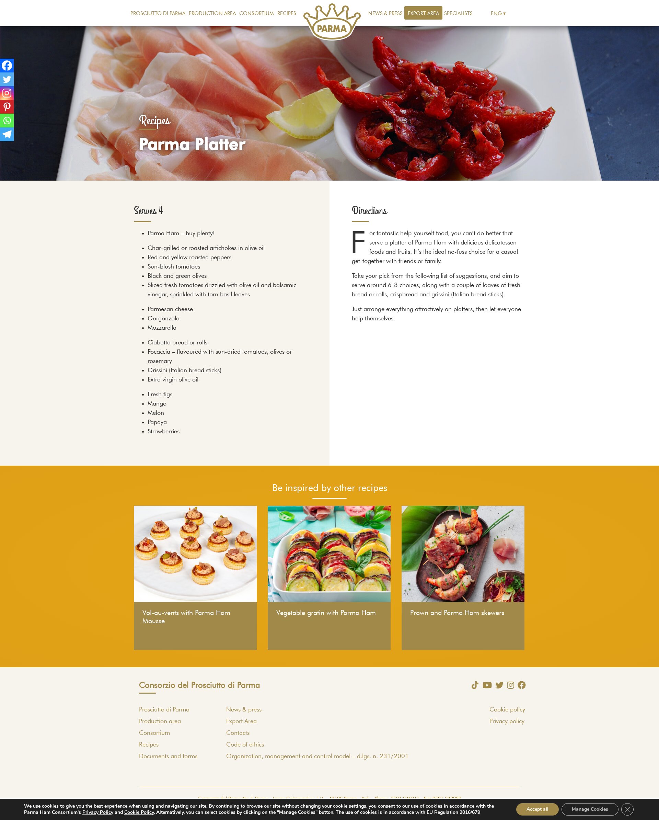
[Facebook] (7, 65)
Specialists (458, 13)
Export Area (423, 13)
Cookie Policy (139, 812)
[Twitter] (7, 79)
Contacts (238, 733)
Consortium (256, 13)
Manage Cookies (590, 809)
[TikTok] (473, 685)
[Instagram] (7, 93)
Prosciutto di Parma (157, 13)
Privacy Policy (97, 812)
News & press (385, 13)
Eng (496, 13)
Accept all (537, 809)
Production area (212, 13)
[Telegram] (7, 134)
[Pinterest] (7, 107)
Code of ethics (245, 745)
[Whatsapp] (7, 120)
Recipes (286, 13)
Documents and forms (168, 756)
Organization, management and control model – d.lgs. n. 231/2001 (317, 756)
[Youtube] (485, 685)
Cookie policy (507, 710)
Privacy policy (506, 721)
